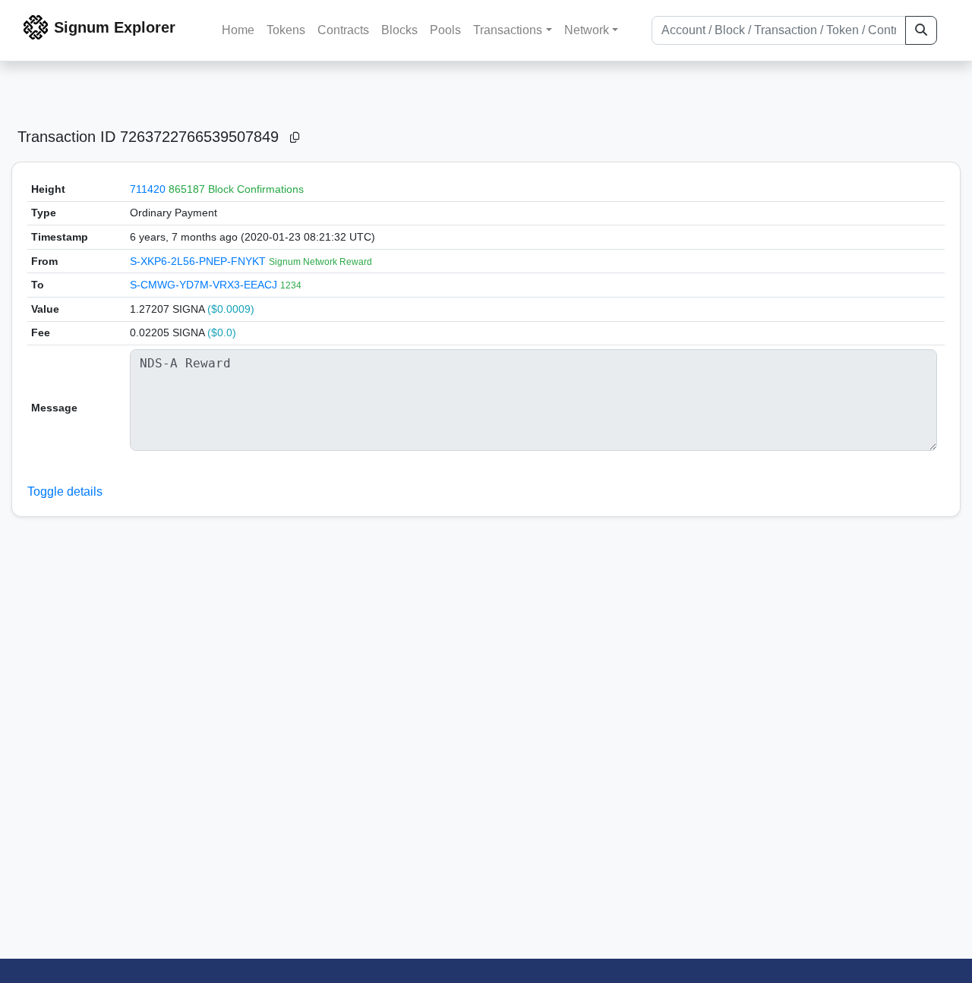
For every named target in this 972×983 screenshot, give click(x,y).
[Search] (921, 30)
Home (238, 30)
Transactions (507, 30)
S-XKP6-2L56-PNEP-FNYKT (199, 261)
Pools (445, 30)
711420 (148, 189)
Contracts (343, 30)
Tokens (286, 30)
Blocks (399, 30)
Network (586, 30)
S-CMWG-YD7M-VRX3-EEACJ (205, 285)
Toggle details (65, 491)
